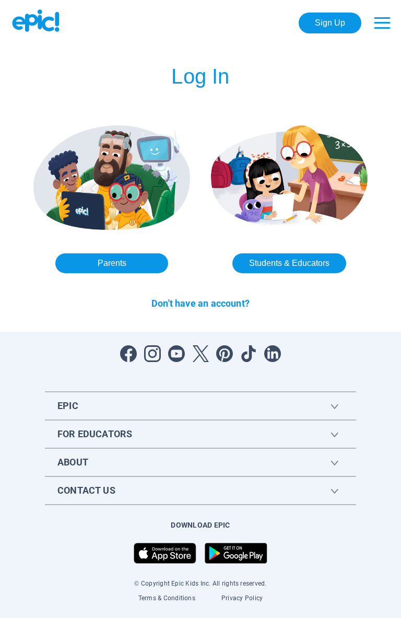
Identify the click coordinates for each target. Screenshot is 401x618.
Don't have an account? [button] (200, 303)
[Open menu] (382, 23)
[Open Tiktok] (248, 353)
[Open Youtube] (176, 353)
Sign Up (330, 22)
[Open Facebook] (128, 353)
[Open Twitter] (200, 353)
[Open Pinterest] (224, 353)
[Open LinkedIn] (272, 353)
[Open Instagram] (152, 353)
